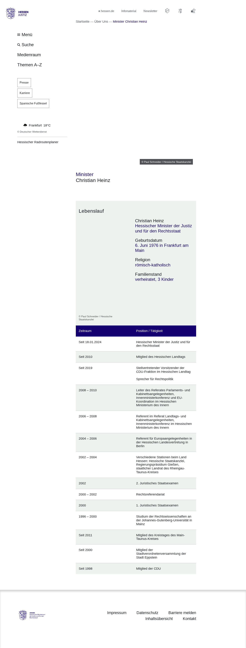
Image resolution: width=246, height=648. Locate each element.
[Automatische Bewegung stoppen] (19, 125)
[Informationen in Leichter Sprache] (167, 11)
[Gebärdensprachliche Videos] (180, 11)
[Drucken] (106, 190)
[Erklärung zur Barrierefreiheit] (193, 11)
